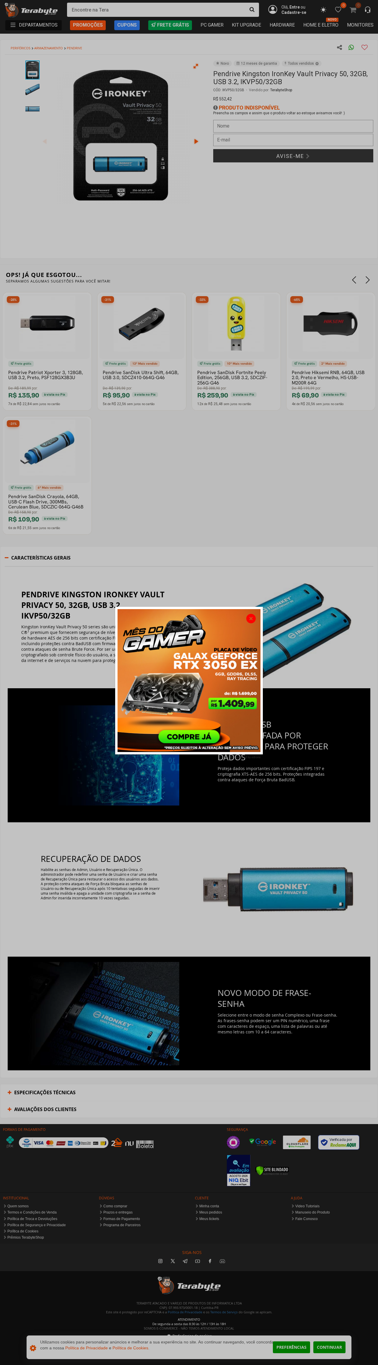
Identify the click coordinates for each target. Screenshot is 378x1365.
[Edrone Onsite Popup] (189, 682)
